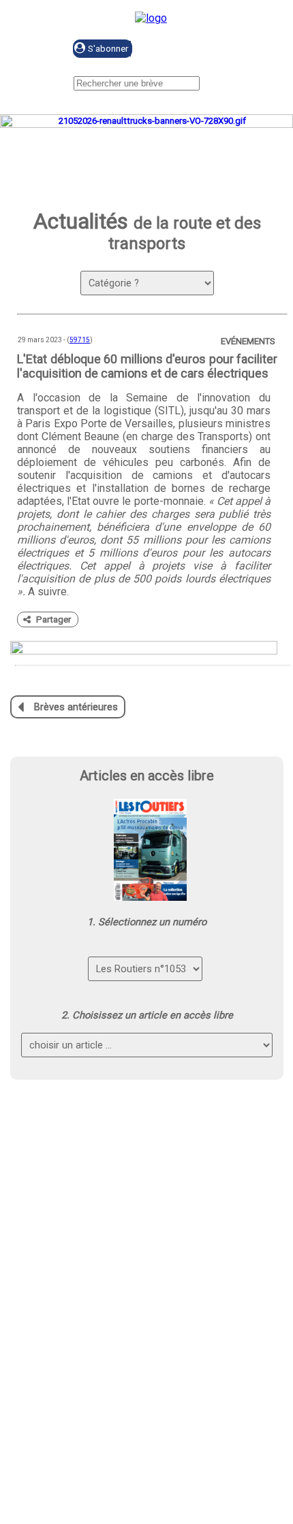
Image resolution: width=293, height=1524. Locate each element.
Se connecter (202, 49)
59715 (80, 340)
